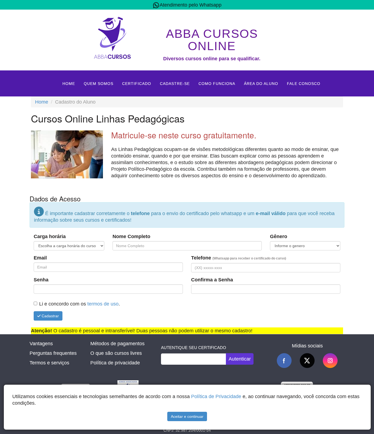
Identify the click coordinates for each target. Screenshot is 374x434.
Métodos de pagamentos (117, 343)
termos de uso (103, 304)
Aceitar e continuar (187, 416)
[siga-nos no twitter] (307, 360)
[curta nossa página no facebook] (284, 360)
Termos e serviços (49, 363)
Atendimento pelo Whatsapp (190, 5)
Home (68, 83)
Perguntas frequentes (53, 353)
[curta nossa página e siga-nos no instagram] (330, 360)
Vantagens (41, 343)
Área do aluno (261, 83)
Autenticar (240, 359)
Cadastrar (50, 316)
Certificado (136, 83)
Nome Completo (131, 236)
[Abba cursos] (112, 37)
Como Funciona (216, 83)
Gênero (278, 236)
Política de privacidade (115, 363)
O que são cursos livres (116, 353)
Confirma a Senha (212, 279)
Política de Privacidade (216, 396)
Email (40, 258)
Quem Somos (98, 83)
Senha (41, 279)
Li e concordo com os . (79, 304)
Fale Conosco (303, 83)
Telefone (238, 258)
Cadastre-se (175, 83)
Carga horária (50, 236)
